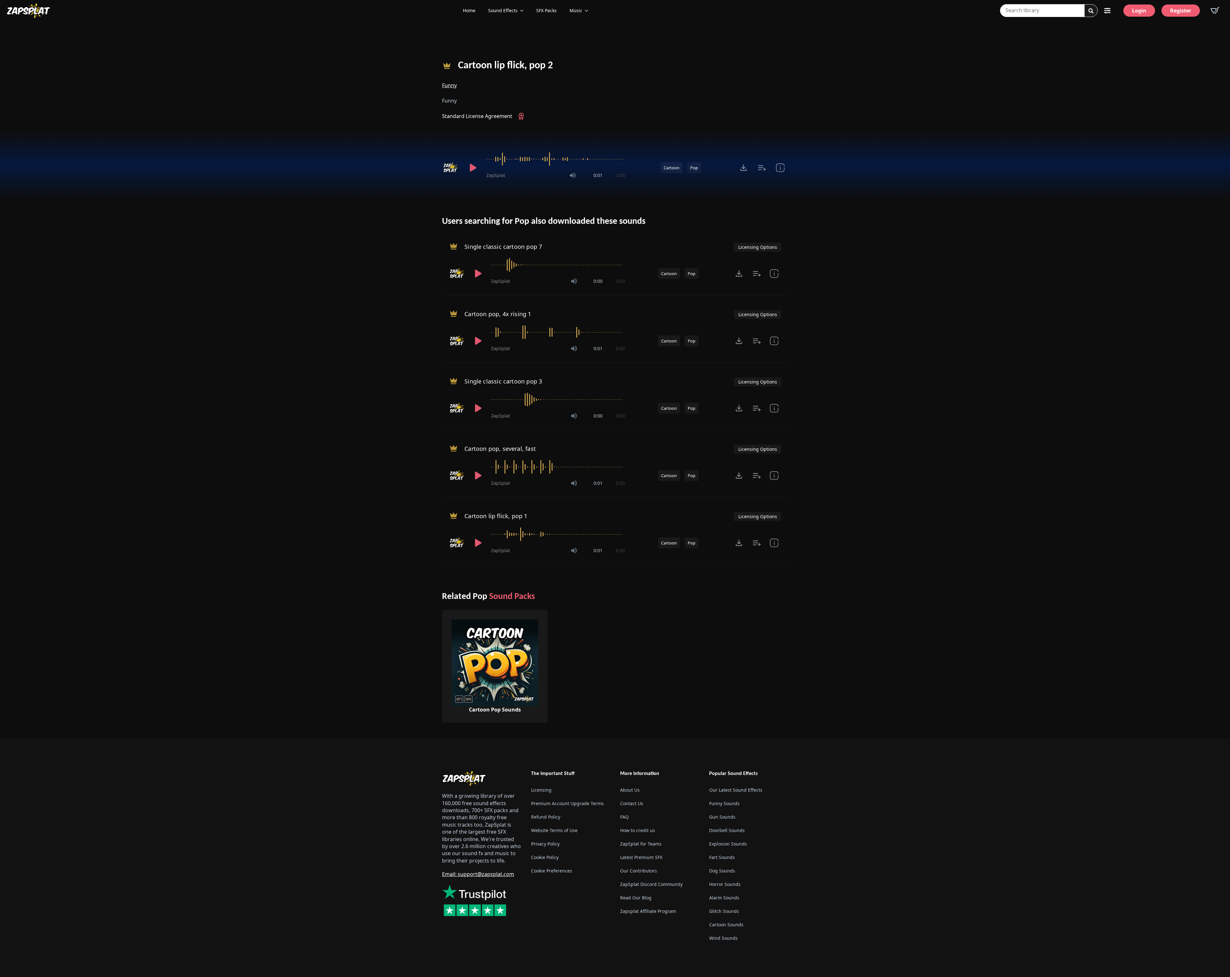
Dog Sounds (722, 871)
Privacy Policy (545, 844)
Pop (694, 168)
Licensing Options (757, 247)
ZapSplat (495, 175)
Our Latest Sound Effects (735, 790)
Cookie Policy (545, 857)
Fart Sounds (722, 857)
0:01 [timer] (598, 175)
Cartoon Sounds (726, 925)
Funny (449, 85)
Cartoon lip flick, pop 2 (505, 66)
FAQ (624, 817)
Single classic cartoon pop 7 (503, 246)
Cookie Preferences (551, 871)
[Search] (1091, 10)
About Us (630, 790)
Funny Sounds (724, 803)
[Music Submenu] (588, 10)
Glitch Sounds (724, 911)
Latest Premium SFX (641, 857)
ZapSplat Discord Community (651, 884)
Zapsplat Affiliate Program (648, 911)
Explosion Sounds (728, 844)
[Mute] (572, 175)
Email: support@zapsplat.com (478, 874)
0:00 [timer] (621, 175)
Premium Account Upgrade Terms (567, 803)
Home (469, 10)
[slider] (556, 159)
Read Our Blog (636, 898)
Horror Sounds (725, 884)
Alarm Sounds (724, 898)
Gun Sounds (722, 817)
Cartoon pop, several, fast (500, 448)
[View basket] (1215, 10)
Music (576, 10)
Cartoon (671, 168)
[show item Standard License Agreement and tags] (780, 167)
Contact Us (631, 803)
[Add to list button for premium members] (761, 167)
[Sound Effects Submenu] (524, 10)
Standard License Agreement (477, 116)
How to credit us (637, 830)
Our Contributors (638, 871)
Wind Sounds (723, 938)
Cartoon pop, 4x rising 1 (497, 314)
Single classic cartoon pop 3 (503, 381)
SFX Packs (546, 10)
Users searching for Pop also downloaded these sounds (543, 221)
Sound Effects (503, 10)
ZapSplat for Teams (640, 844)
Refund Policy (545, 817)
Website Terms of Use (554, 830)
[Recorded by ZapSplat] (451, 167)
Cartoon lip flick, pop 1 (495, 516)
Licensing (541, 790)
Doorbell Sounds (727, 830)
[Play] (472, 167)
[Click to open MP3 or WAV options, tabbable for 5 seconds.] (743, 167)
